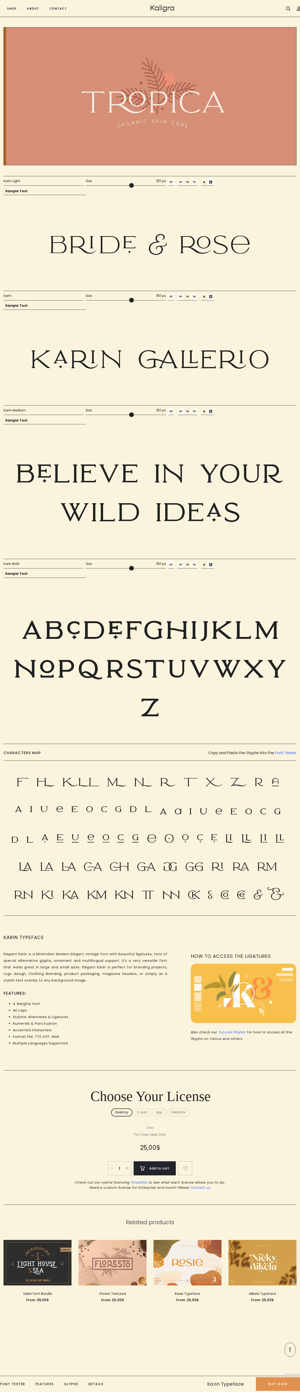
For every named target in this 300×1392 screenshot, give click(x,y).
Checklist (139, 1182)
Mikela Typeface (262, 1293)
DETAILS (96, 1384)
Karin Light (12, 181)
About (33, 9)
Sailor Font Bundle (37, 1293)
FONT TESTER (12, 1384)
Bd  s (150, 243)
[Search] (288, 8)
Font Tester (285, 752)
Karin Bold (11, 563)
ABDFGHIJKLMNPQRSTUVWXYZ (150, 665)
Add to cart (158, 1168)
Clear (150, 1128)
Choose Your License (150, 1096)
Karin (7, 295)
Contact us (200, 1187)
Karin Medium (15, 410)
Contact (58, 9)
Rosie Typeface (187, 1293)
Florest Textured (112, 1293)
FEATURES (44, 1384)
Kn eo (150, 358)
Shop (12, 9)
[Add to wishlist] (185, 1168)
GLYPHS (71, 1384)
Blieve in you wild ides (150, 492)
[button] (243, 993)
